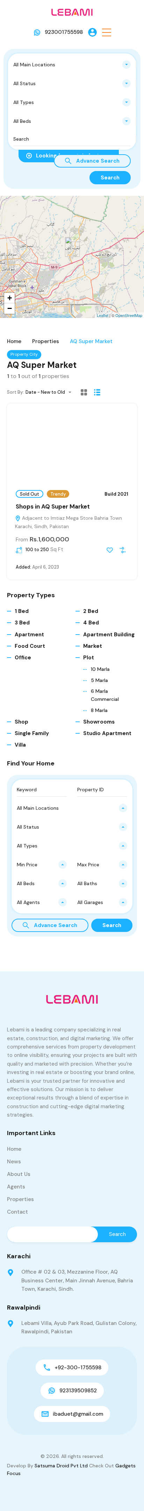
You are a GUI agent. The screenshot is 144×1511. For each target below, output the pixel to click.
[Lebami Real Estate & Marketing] (72, 11)
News (14, 1161)
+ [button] (9, 298)
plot (88, 657)
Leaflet (102, 315)
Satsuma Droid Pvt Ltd (61, 1465)
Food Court (30, 646)
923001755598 (64, 32)
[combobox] (72, 64)
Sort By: (15, 392)
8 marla (99, 710)
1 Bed (22, 611)
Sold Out (29, 494)
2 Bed (90, 611)
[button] (106, 32)
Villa (20, 744)
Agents (16, 1186)
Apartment (29, 634)
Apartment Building (109, 634)
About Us (18, 1174)
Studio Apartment (107, 733)
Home (14, 341)
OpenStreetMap (128, 315)
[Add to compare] (122, 550)
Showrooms (99, 721)
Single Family (32, 733)
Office (23, 657)
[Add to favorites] (109, 550)
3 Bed (22, 622)
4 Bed (91, 622)
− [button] (9, 308)
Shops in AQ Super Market (53, 506)
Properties (45, 341)
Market (92, 646)
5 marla (99, 680)
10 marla (100, 669)
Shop (21, 721)
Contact (17, 1211)
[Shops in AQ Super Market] (72, 247)
